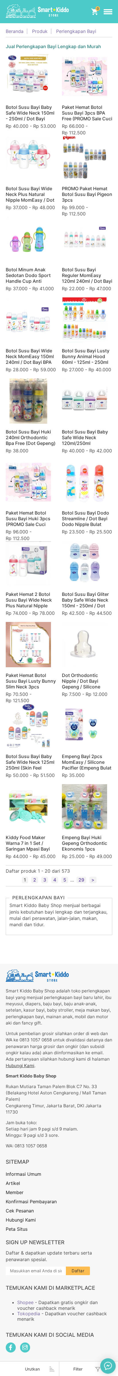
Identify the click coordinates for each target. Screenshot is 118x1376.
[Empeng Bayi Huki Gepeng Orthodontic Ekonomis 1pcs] (84, 806)
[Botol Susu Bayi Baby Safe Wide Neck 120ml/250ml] (84, 401)
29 (81, 880)
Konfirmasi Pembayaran (31, 1201)
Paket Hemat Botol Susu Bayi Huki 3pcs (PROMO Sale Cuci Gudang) (28, 521)
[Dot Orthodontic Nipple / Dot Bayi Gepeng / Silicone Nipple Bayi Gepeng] (84, 644)
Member (14, 1192)
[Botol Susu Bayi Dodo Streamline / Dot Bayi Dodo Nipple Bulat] (84, 482)
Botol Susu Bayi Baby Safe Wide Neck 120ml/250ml (85, 437)
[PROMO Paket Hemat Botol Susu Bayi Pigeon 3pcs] (84, 157)
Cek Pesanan (20, 1211)
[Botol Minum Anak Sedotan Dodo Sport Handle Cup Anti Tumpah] (28, 239)
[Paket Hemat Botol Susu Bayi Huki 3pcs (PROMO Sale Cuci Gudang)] (28, 482)
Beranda (14, 31)
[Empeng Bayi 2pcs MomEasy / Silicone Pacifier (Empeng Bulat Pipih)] (84, 725)
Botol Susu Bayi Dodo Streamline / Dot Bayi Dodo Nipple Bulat (85, 518)
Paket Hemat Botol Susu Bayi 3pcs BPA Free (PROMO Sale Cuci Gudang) (87, 115)
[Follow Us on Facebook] (11, 1347)
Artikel (13, 1183)
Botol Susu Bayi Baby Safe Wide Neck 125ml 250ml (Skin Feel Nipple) (30, 764)
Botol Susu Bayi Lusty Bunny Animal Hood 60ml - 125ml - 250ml (85, 356)
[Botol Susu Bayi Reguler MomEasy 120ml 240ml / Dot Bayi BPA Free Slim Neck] (84, 239)
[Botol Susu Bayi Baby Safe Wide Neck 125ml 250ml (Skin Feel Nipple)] (28, 725)
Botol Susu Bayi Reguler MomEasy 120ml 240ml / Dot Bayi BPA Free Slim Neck (87, 278)
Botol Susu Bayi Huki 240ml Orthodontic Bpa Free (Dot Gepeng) (31, 437)
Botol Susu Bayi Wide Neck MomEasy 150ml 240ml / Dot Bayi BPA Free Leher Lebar (30, 359)
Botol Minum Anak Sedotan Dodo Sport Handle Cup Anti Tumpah (28, 278)
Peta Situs (16, 1229)
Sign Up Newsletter (35, 1242)
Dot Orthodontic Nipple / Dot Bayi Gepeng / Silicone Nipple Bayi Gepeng (83, 683)
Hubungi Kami (20, 1065)
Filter (77, 1369)
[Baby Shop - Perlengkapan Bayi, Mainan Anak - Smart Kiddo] (37, 11)
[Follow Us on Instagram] (25, 1347)
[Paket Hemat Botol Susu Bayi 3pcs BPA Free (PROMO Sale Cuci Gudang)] (84, 76)
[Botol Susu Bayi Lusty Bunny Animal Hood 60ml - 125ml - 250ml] (84, 320)
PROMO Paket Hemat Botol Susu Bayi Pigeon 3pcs (87, 194)
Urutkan (32, 1369)
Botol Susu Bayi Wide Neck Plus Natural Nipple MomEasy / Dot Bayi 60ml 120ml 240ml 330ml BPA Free (31, 200)
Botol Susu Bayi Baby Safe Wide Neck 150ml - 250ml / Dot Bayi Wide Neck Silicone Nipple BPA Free (30, 118)
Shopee (25, 1302)
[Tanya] (108, 1366)
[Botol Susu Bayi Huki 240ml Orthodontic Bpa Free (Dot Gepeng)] (28, 401)
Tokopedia (28, 1313)
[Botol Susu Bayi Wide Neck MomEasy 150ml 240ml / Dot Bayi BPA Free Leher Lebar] (28, 320)
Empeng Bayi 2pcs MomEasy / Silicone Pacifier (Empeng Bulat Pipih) (86, 764)
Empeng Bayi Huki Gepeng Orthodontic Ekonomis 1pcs (84, 843)
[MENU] (108, 11)
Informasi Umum (23, 1174)
